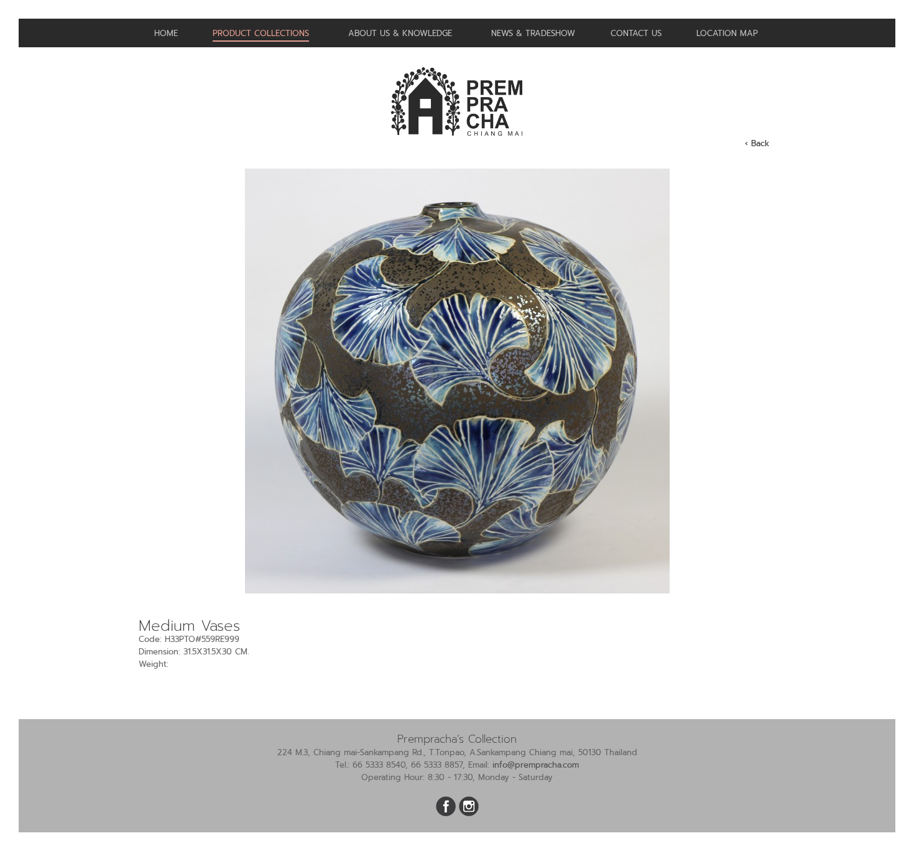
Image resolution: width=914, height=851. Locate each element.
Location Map (727, 33)
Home (166, 33)
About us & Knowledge (400, 33)
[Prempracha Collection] (457, 141)
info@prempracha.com (535, 765)
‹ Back (757, 143)
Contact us (636, 33)
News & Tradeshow (533, 33)
